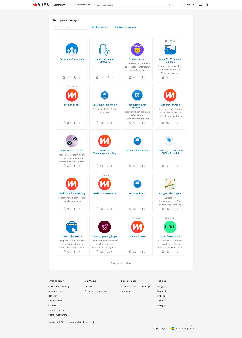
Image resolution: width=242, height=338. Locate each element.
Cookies (52, 305)
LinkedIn (161, 295)
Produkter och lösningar (96, 291)
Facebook (161, 291)
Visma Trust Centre (57, 314)
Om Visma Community (58, 286)
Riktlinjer (52, 295)
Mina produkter (200, 5)
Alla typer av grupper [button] (125, 27)
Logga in (189, 4)
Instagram (162, 305)
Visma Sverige (182, 328)
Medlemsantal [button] (99, 27)
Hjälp (206, 5)
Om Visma (89, 286)
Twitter (160, 300)
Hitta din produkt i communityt (135, 286)
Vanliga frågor (55, 300)
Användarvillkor (55, 291)
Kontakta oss (127, 291)
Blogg (160, 286)
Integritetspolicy (56, 310)
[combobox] (134, 4)
